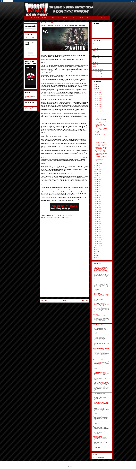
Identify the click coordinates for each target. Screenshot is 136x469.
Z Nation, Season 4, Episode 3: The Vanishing (101, 154)
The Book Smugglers (98, 324)
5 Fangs (94, 64)
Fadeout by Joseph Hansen (99, 337)
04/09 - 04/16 (98, 217)
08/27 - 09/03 (98, 177)
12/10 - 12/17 (98, 96)
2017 (95, 88)
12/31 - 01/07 (98, 90)
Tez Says (96, 314)
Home (64, 300)
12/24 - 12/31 (98, 92)
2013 (95, 253)
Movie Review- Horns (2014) (99, 437)
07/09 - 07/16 (98, 191)
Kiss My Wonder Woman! (99, 359)
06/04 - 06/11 (98, 201)
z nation (63, 217)
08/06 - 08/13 (98, 183)
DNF (94, 66)
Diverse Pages (97, 447)
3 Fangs (94, 55)
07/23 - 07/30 (98, 187)
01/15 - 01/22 (98, 241)
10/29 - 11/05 (98, 108)
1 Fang (94, 46)
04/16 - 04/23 (98, 215)
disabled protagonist (97, 73)
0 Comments (58, 215)
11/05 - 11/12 (98, 106)
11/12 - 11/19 (98, 104)
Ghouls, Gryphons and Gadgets (101, 382)
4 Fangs (94, 59)
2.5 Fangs (94, 52)
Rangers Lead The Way (98, 427)
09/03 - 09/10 (98, 175)
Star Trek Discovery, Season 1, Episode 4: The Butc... (101, 142)
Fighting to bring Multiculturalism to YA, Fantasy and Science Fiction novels (101, 403)
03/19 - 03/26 (98, 223)
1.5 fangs (94, 48)
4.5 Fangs (94, 62)
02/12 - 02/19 (98, 233)
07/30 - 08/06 (98, 185)
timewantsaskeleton (98, 436)
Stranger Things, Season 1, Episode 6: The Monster (100, 119)
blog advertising (28, 96)
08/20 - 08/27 (98, 179)
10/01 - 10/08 (98, 167)
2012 (95, 255)
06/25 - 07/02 (98, 195)
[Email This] (66, 215)
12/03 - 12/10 (98, 98)
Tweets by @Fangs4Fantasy (98, 457)
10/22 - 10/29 (98, 110)
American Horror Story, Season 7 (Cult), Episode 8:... (100, 125)
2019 (95, 84)
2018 (95, 86)
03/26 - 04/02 (98, 221)
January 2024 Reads (98, 315)
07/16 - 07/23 (98, 189)
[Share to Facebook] (70, 215)
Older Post (85, 300)
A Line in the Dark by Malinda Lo (100, 373)
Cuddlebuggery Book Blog (99, 393)
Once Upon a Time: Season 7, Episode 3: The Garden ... (101, 157)
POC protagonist (96, 71)
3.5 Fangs (46, 217)
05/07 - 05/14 (98, 209)
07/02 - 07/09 (98, 193)
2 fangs (94, 50)
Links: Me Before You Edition (100, 417)
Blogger (70, 466)
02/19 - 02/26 (98, 231)
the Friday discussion (97, 76)
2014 (95, 251)
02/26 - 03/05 (98, 229)
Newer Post (44, 300)
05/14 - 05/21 (98, 207)
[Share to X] (69, 215)
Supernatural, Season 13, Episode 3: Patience (100, 115)
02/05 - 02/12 (98, 235)
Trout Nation (97, 293)
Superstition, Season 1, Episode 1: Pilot (99, 160)
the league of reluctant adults (100, 426)
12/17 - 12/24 (98, 94)
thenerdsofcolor (97, 281)
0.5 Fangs (94, 43)
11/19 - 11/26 (98, 102)
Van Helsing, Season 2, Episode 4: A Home (99, 112)
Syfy (55, 217)
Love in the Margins (98, 416)
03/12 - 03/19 (98, 225)
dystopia (51, 217)
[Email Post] (64, 215)
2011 (95, 257)
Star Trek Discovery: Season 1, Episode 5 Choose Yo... (101, 138)
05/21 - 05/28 (98, 205)
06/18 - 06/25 (98, 197)
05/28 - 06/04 (98, 203)
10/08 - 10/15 (98, 165)
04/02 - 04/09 (98, 219)
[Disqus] (64, 239)
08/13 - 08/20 (98, 181)
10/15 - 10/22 (98, 163)
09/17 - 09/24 (98, 171)
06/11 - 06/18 (98, 199)
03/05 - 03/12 (98, 227)
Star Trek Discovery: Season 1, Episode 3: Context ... (101, 145)
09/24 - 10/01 (98, 169)
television (58, 217)
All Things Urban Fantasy (99, 303)
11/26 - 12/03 (98, 100)
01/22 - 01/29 (98, 239)
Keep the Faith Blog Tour (99, 405)
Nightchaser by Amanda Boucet (100, 349)
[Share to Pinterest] (71, 215)
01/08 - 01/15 (98, 243)
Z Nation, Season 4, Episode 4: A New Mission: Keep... (101, 148)
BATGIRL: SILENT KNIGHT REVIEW (101, 383)
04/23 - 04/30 (98, 213)
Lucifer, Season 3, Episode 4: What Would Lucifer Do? (101, 129)
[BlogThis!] (67, 215)
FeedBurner (33, 55)
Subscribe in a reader (29, 37)
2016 (95, 247)
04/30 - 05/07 (98, 211)
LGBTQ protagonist (97, 69)
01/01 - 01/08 (98, 245)
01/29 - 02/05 (98, 237)
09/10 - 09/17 (98, 173)
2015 (95, 249)
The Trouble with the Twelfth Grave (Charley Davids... (101, 135)
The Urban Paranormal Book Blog (101, 348)
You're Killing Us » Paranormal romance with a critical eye (101, 372)
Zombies (67, 217)
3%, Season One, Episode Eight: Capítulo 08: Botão (100, 151)
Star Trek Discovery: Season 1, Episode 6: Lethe (101, 132)
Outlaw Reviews (97, 336)
